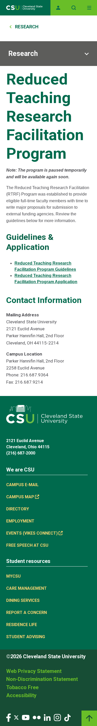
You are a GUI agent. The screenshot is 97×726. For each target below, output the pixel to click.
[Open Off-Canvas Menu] (89, 7)
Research (27, 26)
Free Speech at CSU (27, 545)
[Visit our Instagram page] (57, 717)
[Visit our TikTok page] (67, 717)
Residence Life (21, 624)
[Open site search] (73, 7)
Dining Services (23, 600)
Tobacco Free (22, 687)
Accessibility (21, 695)
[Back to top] (89, 718)
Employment (20, 521)
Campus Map (20, 496)
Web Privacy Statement (34, 671)
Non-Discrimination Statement (42, 679)
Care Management (26, 588)
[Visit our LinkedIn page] (47, 717)
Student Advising (25, 636)
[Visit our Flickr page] (37, 717)
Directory (17, 508)
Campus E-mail (22, 484)
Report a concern (26, 612)
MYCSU (13, 576)
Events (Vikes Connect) (32, 533)
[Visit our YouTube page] (25, 717)
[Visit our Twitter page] (16, 717)
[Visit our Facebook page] (8, 717)
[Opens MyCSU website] (58, 7)
